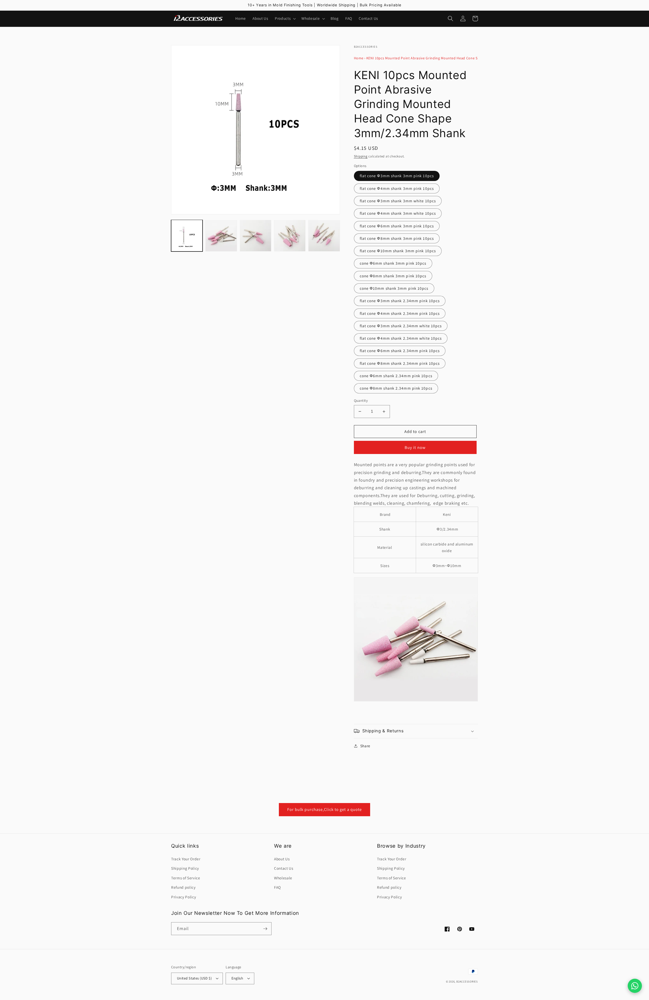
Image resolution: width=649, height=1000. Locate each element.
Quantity (361, 400)
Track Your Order (186, 858)
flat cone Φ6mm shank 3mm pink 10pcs (397, 225)
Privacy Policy (183, 896)
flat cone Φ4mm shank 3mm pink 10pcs (397, 188)
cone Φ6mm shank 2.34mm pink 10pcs (396, 375)
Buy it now (415, 447)
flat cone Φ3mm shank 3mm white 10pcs (398, 200)
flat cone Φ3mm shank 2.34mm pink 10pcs (400, 300)
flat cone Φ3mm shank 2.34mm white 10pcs (401, 325)
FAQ (277, 887)
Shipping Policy (185, 868)
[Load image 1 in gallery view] (187, 235)
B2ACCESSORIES (467, 981)
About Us (282, 858)
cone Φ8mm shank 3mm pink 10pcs (393, 275)
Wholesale (283, 877)
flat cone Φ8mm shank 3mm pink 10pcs (397, 238)
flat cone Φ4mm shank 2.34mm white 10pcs (401, 338)
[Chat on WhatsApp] (635, 986)
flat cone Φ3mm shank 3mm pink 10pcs (397, 175)
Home (359, 58)
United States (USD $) (194, 978)
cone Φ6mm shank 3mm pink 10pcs (393, 263)
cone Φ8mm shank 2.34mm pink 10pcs (396, 388)
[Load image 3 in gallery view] (255, 235)
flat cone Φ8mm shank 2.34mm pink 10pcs (400, 363)
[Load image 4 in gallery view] (289, 235)
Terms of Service (185, 877)
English (237, 978)
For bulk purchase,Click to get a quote (324, 809)
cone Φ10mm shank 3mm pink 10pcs (394, 288)
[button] (285, 18)
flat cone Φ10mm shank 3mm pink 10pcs (398, 250)
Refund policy (183, 887)
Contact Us (283, 868)
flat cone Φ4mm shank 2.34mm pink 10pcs (400, 313)
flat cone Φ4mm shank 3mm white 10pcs (398, 213)
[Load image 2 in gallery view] (221, 235)
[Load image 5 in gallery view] (324, 235)
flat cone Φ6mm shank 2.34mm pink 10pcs (400, 350)
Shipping (361, 156)
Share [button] (365, 745)
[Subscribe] (265, 928)
